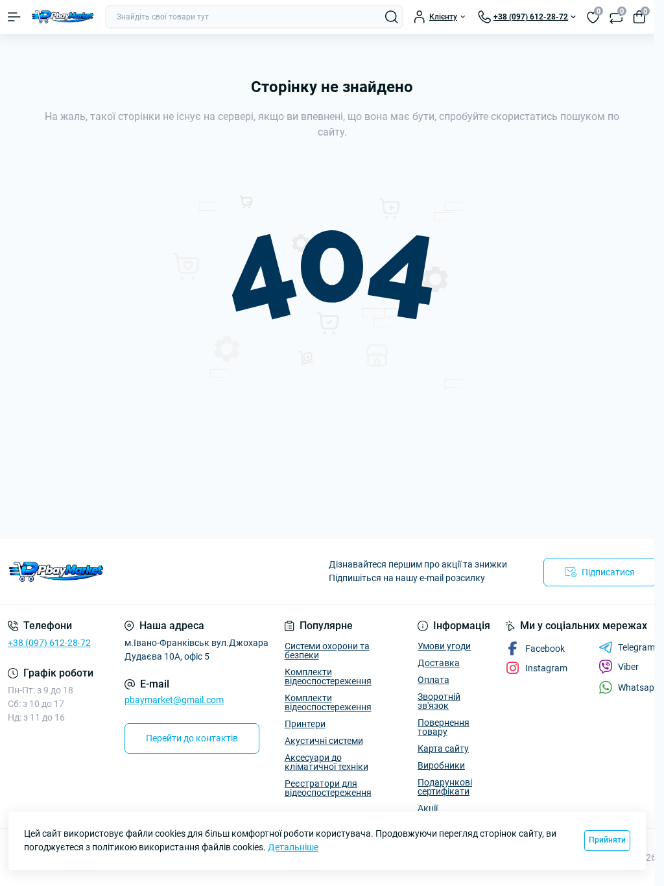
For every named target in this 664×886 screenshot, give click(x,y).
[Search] (391, 16)
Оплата (433, 680)
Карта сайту (443, 748)
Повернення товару (443, 727)
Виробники (441, 765)
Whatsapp (638, 687)
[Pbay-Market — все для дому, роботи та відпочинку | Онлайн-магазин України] (110, 572)
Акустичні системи (324, 741)
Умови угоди (444, 646)
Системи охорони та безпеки (327, 650)
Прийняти (607, 839)
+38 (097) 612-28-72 (49, 643)
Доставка (439, 663)
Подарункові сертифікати (445, 786)
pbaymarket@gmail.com (174, 700)
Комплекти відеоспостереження (328, 676)
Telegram (636, 647)
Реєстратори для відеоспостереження (328, 788)
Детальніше (293, 847)
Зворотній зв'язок (439, 701)
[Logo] (63, 17)
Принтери (305, 724)
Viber (628, 667)
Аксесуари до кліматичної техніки (326, 762)
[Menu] (14, 16)
